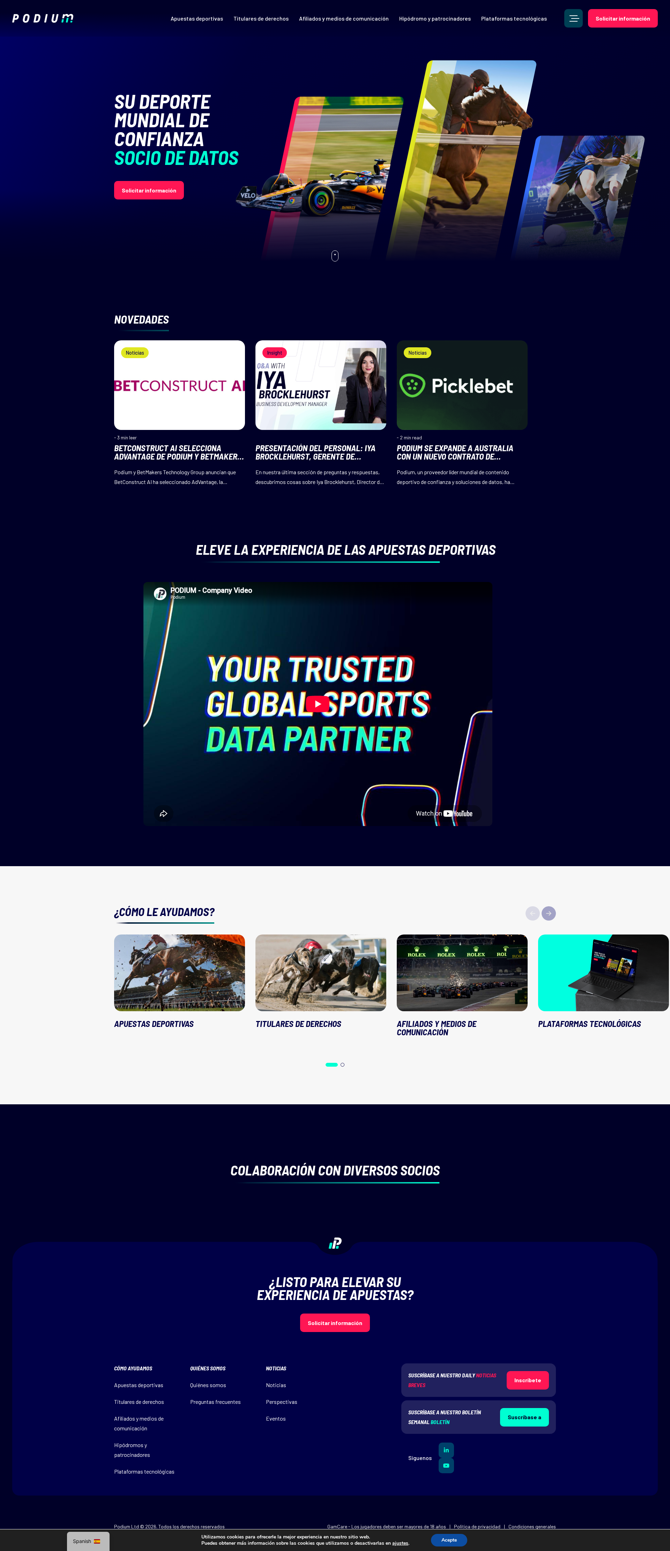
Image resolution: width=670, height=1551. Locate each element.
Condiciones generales (532, 1526)
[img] (42, 18)
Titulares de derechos (261, 18)
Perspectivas (281, 1401)
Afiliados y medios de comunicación (344, 18)
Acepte (449, 1540)
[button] (549, 913)
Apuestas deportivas (197, 18)
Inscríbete (527, 1380)
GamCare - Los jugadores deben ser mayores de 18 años (386, 1526)
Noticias (276, 1385)
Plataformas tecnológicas (514, 18)
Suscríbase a (524, 1417)
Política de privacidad (477, 1526)
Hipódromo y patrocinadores (435, 18)
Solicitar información (623, 18)
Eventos (276, 1418)
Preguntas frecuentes (215, 1401)
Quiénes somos (208, 1385)
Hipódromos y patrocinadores (132, 1450)
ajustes (400, 1543)
